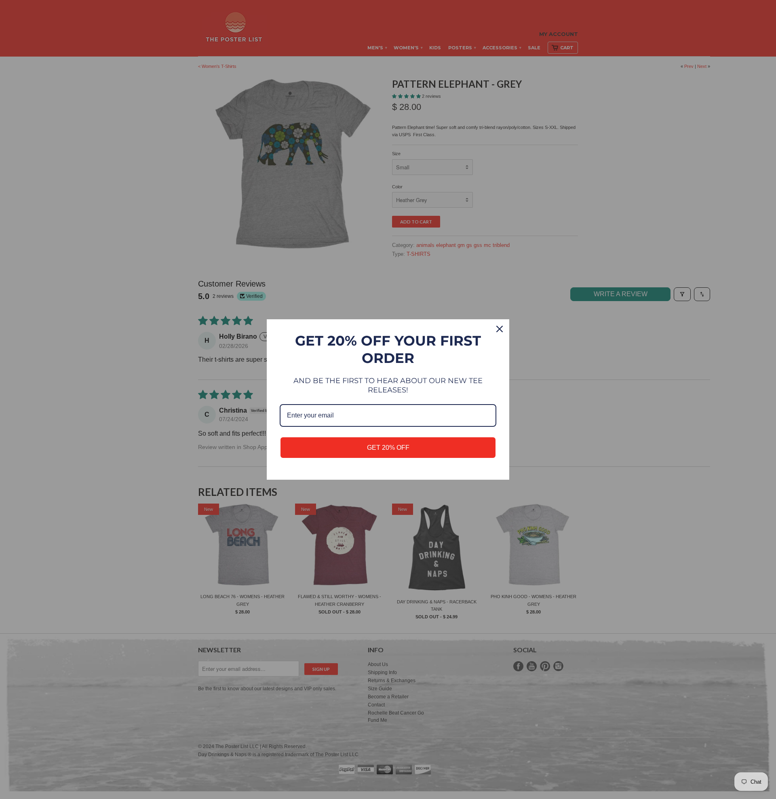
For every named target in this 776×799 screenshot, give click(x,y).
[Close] (499, 329)
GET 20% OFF (388, 447)
